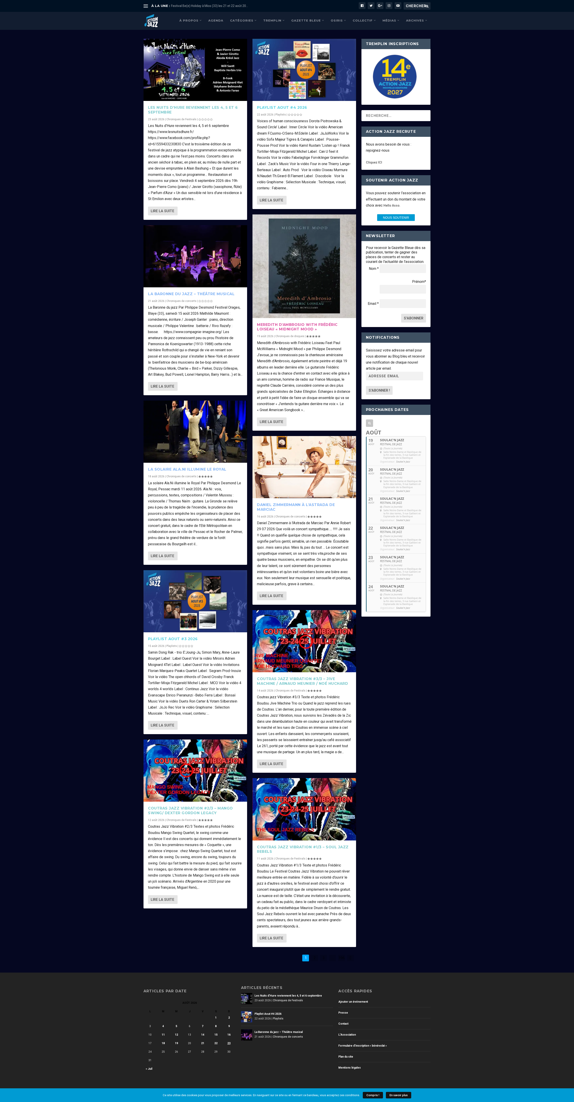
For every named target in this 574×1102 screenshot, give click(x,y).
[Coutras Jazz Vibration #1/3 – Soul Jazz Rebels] (304, 809)
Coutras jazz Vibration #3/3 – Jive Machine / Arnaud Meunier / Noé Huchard (302, 681)
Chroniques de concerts (181, 301)
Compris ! (372, 1095)
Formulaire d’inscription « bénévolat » (362, 1045)
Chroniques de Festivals (181, 119)
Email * (373, 303)
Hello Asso (391, 205)
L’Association (347, 1034)
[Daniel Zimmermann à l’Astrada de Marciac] (304, 467)
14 (202, 1034)
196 (342, 958)
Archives (415, 20)
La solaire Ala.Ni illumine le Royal (187, 469)
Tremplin (272, 20)
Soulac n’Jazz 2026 (185, 6)
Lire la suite (162, 211)
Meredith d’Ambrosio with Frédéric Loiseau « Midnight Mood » (297, 327)
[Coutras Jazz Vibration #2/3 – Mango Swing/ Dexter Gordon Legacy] (195, 771)
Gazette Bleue (306, 20)
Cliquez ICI (374, 162)
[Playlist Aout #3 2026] (195, 601)
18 (163, 1043)
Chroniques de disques (289, 336)
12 (176, 1034)
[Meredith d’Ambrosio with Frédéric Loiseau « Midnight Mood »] (304, 266)
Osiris (337, 20)
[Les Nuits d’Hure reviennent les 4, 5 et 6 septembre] (195, 70)
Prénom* (419, 281)
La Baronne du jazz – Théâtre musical (191, 294)
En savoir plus (398, 1095)
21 (202, 1043)
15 (215, 1034)
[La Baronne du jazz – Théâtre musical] (195, 256)
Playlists (171, 646)
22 (215, 1043)
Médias (389, 20)
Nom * (374, 268)
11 (163, 1034)
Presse (343, 1012)
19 (176, 1043)
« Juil (149, 1068)
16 (228, 1034)
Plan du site (345, 1056)
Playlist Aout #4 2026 (282, 107)
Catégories (241, 20)
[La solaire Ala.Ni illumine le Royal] (195, 432)
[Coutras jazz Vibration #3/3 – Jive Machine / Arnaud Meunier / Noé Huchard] (304, 641)
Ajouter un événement (353, 1001)
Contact (343, 1023)
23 (228, 1043)
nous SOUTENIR (396, 217)
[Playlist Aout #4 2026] (304, 70)
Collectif (363, 20)
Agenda (215, 20)
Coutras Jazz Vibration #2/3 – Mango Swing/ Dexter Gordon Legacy (190, 810)
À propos (188, 20)
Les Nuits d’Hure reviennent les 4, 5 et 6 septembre (288, 995)
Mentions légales (349, 1067)
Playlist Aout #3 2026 (173, 639)
